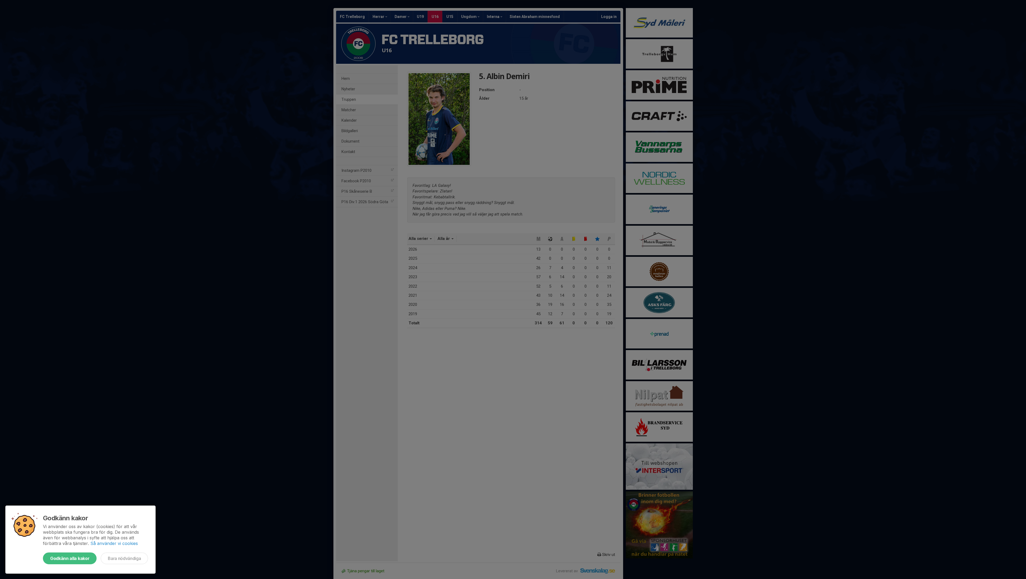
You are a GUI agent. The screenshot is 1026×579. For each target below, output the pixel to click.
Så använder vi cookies (114, 543)
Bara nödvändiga (124, 558)
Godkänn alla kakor (69, 558)
